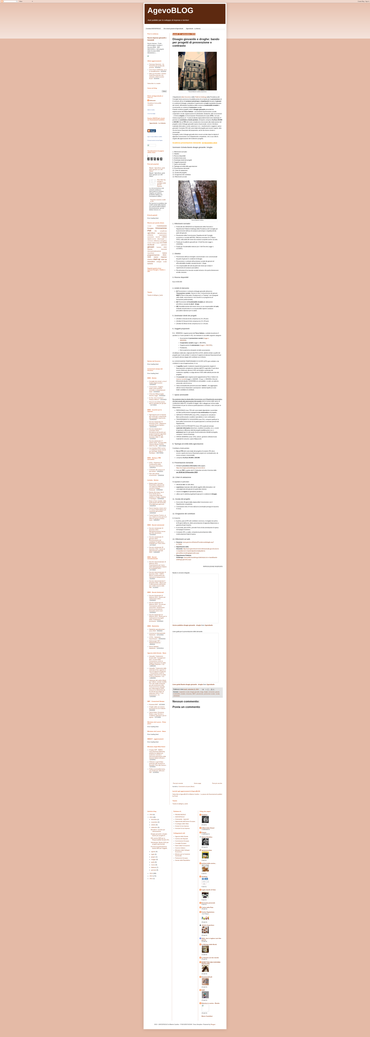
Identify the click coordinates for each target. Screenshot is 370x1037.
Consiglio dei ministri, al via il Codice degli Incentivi (158, 382)
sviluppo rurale (161, 261)
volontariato (176, 696)
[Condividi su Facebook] (212, 689)
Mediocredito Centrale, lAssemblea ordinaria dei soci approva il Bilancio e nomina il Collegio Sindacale (156, 487)
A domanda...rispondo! (182, 819)
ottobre (153, 825)
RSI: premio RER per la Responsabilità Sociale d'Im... (160, 839)
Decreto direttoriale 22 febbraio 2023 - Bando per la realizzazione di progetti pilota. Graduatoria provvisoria (158, 618)
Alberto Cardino (151, 109)
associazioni (163, 235)
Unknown (152, 100)
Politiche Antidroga (200, 97)
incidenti (183, 694)
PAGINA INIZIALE (180, 814)
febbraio (154, 867)
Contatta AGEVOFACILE (153, 28)
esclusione (212, 692)
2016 (151, 814)
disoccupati (160, 239)
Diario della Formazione (182, 845)
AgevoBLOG (170, 10)
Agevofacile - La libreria (193, 28)
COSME (149, 226)
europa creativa (151, 242)
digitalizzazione (151, 239)
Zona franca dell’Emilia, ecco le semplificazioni (158, 70)
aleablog (204, 876)
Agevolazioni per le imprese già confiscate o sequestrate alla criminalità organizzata (157, 416)
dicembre (154, 819)
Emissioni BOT (153, 704)
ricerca (149, 259)
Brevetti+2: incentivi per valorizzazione (158, 830)
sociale (217, 694)
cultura (164, 237)
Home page (197, 783)
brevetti (158, 237)
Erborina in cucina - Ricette (210, 1003)
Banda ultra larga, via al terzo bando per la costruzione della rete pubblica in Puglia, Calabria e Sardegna (157, 495)
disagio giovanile (194, 692)
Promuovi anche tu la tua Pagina (154, 140)
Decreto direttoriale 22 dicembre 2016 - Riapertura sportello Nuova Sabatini (157, 423)
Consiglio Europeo (180, 843)
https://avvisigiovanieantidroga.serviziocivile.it (190, 468)
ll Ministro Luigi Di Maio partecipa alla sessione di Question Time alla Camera (157, 763)
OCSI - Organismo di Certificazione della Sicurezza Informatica (155, 464)
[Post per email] (202, 689)
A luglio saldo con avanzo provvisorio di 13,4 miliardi (157, 707)
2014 (151, 873)
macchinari (150, 253)
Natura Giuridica (207, 837)
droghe (206, 692)
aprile (153, 862)
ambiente (150, 235)
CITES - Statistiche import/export (155, 638)
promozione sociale (209, 694)
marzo (153, 865)
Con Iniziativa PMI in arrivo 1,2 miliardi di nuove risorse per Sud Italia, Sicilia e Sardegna (157, 450)
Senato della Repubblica (182, 860)
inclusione (189, 694)
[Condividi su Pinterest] (213, 689)
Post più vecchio (217, 783)
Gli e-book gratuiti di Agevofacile (173, 28)
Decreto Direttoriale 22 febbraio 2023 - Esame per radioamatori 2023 (157, 597)
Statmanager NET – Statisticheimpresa (155, 641)
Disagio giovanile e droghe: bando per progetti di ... (159, 834)
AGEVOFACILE (180, 817)
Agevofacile (209, 625)
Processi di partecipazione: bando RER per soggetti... (159, 847)
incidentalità (176, 694)
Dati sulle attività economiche (154, 474)
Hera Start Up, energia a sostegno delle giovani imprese (161, 183)
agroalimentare (162, 233)
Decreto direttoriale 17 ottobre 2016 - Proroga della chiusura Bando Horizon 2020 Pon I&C (157, 443)
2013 (151, 876)
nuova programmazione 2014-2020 (157, 255)
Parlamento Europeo (181, 858)
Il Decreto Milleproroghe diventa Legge (156, 394)
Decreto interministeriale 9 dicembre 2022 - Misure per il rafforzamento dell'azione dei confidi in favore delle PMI (157, 584)
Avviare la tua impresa (182, 826)
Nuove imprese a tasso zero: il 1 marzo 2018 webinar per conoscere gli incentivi (158, 509)
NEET (194, 694)
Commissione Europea (182, 841)
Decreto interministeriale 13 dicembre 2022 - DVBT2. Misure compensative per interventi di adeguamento (157, 574)
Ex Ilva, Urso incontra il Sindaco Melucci (156, 398)
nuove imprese (160, 257)
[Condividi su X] (210, 689)
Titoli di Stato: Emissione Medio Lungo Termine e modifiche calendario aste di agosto (157, 715)
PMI (149, 231)
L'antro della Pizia (207, 907)
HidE (203, 990)
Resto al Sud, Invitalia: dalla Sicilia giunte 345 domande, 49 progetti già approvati (157, 502)
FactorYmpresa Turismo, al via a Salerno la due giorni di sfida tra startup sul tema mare (157, 517)
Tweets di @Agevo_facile (180, 804)
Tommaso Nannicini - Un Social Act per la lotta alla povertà (156, 65)
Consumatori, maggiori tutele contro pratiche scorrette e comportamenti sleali (157, 389)
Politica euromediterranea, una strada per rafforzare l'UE (157, 770)
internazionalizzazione (154, 251)
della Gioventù (185, 97)
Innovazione (161, 228)
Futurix (204, 832)
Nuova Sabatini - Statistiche (154, 647)
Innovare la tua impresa (182, 828)
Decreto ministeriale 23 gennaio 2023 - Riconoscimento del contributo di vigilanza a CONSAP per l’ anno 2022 (157, 540)
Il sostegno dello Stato (182, 823)
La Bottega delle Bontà (209, 944)
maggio (153, 859)
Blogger (213, 1024)
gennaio (153, 870)
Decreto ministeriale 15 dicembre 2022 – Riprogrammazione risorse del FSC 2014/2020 (157, 530)
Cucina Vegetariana (208, 912)
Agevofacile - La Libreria (157, 123)
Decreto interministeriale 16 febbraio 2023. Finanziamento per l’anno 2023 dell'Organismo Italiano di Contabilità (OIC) (158, 565)
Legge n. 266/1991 (206, 345)
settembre (154, 827)
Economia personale (208, 903)
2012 (151, 878)
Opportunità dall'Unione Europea (185, 821)
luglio (153, 854)
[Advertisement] (197, 766)
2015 (151, 817)
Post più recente (178, 783)
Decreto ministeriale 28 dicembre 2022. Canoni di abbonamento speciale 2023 (157, 550)
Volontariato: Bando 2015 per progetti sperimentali (160, 843)
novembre (154, 822)
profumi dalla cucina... (209, 863)
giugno (153, 857)
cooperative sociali (184, 692)
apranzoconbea (207, 850)
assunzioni (150, 237)
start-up (156, 259)
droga (201, 692)
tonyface (204, 815)
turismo (150, 264)
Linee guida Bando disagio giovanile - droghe (187, 684)
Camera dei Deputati (181, 838)
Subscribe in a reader (154, 83)
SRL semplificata (160, 231)
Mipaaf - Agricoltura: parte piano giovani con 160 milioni (157, 169)
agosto (153, 851)
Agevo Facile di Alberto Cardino (154, 136)
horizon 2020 (162, 247)
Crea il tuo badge (151, 113)
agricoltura (151, 233)
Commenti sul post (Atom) (186, 786)
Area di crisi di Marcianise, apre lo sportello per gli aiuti (157, 402)
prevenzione (199, 694)
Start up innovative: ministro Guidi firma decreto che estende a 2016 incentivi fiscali (157, 76)
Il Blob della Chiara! (208, 828)
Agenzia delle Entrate (181, 836)
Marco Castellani (207, 1016)
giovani (217, 692)
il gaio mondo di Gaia (209, 890)
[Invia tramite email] (206, 689)
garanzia (164, 245)
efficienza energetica (160, 241)
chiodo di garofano (208, 925)
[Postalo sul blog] (208, 689)
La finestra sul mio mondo (210, 957)
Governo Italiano (180, 848)
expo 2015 (159, 242)
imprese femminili (157, 249)
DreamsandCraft (207, 977)
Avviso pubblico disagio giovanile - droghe (186, 625)
